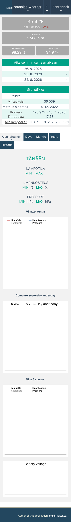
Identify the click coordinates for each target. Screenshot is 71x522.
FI (47, 7)
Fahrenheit (60, 7)
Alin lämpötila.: (16, 122)
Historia (7, 145)
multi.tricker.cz (58, 515)
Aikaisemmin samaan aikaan (35, 62)
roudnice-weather (28, 7)
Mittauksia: (16, 101)
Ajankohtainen (11, 136)
